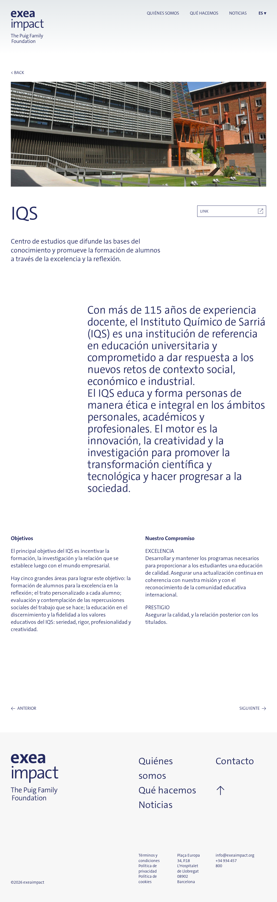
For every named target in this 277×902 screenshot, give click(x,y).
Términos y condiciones (149, 858)
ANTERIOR (23, 708)
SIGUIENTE (252, 708)
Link (204, 211)
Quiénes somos (163, 13)
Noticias (238, 13)
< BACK (17, 72)
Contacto (228, 761)
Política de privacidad (147, 868)
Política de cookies (147, 879)
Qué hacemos (204, 13)
